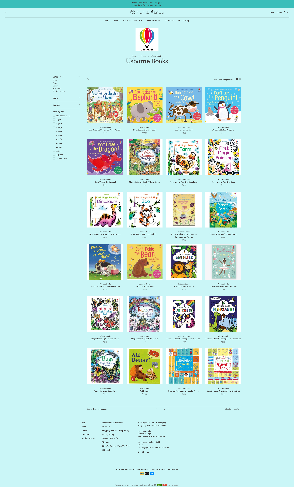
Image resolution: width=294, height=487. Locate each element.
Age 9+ (59, 151)
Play (106, 20)
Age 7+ (59, 143)
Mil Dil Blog (183, 20)
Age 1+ (59, 119)
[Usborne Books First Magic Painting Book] (223, 157)
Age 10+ (59, 154)
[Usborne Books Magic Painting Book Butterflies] (105, 314)
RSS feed (106, 450)
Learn (126, 20)
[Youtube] (148, 452)
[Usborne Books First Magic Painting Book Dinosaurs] (105, 210)
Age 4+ (59, 131)
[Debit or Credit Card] (147, 474)
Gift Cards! (170, 20)
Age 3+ (59, 127)
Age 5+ (59, 135)
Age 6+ (59, 139)
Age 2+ (59, 123)
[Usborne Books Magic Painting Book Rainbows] (145, 314)
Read (116, 20)
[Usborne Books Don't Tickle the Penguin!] (223, 105)
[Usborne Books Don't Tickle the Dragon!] (105, 157)
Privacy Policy (108, 434)
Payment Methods (110, 438)
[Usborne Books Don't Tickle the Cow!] (184, 105)
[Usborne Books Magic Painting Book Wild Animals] (145, 157)
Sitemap (105, 442)
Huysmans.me (173, 469)
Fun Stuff (138, 20)
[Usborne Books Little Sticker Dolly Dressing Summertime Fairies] (184, 210)
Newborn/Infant (63, 115)
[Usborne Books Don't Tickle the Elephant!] (145, 105)
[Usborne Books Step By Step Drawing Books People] (184, 366)
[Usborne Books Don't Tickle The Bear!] (145, 262)
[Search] (6, 12)
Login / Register (276, 12)
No (165, 485)
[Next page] (168, 409)
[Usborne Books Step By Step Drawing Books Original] (223, 366)
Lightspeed (155, 469)
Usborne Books (156, 56)
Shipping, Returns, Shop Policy (115, 430)
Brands (143, 56)
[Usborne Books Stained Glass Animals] (184, 262)
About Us (106, 426)
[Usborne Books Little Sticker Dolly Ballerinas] (223, 262)
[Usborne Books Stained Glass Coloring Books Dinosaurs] (223, 314)
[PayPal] (142, 474)
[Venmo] (152, 474)
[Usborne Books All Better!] (145, 366)
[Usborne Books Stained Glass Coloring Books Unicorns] (184, 314)
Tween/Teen (61, 158)
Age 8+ (59, 147)
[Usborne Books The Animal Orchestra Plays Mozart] (105, 105)
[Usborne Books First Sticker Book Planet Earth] (223, 210)
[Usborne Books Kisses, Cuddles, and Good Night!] (105, 262)
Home (134, 56)
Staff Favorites (153, 20)
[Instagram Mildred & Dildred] (143, 452)
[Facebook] (139, 452)
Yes (159, 485)
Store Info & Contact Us (112, 422)
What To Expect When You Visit (116, 446)
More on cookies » (173, 485)
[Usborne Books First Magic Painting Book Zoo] (145, 210)
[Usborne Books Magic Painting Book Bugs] (105, 366)
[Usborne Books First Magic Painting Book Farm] (184, 157)
